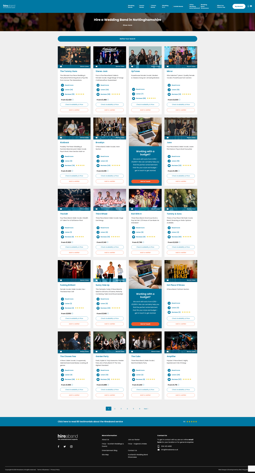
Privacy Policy (55, 470)
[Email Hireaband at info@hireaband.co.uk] (250, 6)
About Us (105, 439)
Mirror (170, 71)
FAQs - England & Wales (137, 444)
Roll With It (136, 213)
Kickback (64, 142)
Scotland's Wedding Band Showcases (138, 455)
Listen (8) (104, 232)
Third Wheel (101, 213)
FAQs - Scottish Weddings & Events (113, 445)
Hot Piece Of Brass (176, 285)
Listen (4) (175, 232)
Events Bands (141, 6)
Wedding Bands (131, 6)
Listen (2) (104, 161)
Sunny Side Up (102, 285)
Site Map (105, 454)
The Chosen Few (68, 356)
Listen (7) (139, 94)
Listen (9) (104, 304)
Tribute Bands (153, 6)
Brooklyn (100, 142)
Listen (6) (68, 161)
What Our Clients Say (221, 6)
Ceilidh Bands (178, 6)
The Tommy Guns (68, 71)
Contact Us (132, 450)
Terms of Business (43, 470)
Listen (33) (104, 90)
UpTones (135, 71)
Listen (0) (175, 308)
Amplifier (171, 356)
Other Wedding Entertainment (194, 6)
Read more (69, 85)
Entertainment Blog (109, 450)
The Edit (64, 213)
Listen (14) (69, 90)
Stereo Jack (101, 71)
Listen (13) (104, 375)
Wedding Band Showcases (205, 6)
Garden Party (102, 356)
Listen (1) (68, 232)
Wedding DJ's (165, 6)
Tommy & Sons (174, 213)
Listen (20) (175, 375)
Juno (169, 142)
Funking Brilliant (67, 285)
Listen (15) (175, 90)
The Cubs (135, 356)
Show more (127, 25)
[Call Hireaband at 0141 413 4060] (248, 6)
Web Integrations (244, 470)
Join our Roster (134, 439)
